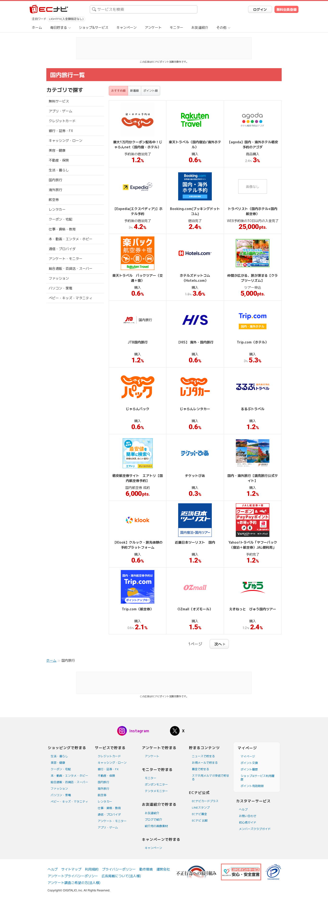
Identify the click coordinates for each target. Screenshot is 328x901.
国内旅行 (55, 180)
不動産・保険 (59, 160)
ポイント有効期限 (252, 786)
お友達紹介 (199, 27)
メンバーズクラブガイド (255, 829)
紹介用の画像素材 (156, 826)
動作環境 (146, 869)
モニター (176, 27)
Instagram (139, 730)
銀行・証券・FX (61, 130)
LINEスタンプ (201, 807)
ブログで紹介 (153, 819)
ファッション (59, 278)
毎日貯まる (58, 27)
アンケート (153, 27)
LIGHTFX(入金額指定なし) (66, 19)
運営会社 (163, 869)
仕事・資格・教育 (62, 229)
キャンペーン (126, 27)
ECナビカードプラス (205, 801)
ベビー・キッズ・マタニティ (70, 298)
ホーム (37, 27)
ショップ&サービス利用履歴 (257, 777)
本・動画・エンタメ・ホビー (70, 239)
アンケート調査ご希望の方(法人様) (74, 882)
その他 (221, 27)
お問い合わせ (247, 816)
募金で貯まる (200, 769)
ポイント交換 (249, 763)
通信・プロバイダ (62, 248)
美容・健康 (57, 150)
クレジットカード (62, 121)
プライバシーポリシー (119, 869)
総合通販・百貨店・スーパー (70, 268)
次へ (218, 644)
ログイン (260, 9)
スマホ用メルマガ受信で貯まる (210, 777)
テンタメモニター (156, 791)
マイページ (248, 756)
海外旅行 (55, 189)
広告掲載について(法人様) (121, 876)
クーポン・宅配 (60, 219)
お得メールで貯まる (205, 763)
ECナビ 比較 (200, 820)
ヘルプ (243, 809)
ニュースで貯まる (203, 756)
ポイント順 (150, 91)
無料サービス (59, 101)
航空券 (54, 199)
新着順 (134, 91)
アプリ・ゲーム (60, 111)
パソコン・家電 (60, 288)
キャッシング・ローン (65, 140)
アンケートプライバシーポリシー (73, 876)
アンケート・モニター (65, 258)
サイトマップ (71, 869)
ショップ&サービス (93, 27)
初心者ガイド (247, 822)
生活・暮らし (59, 170)
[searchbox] (143, 9)
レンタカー (57, 209)
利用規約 (91, 869)
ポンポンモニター (156, 784)
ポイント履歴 (249, 769)
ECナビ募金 (199, 814)
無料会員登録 (286, 9)
